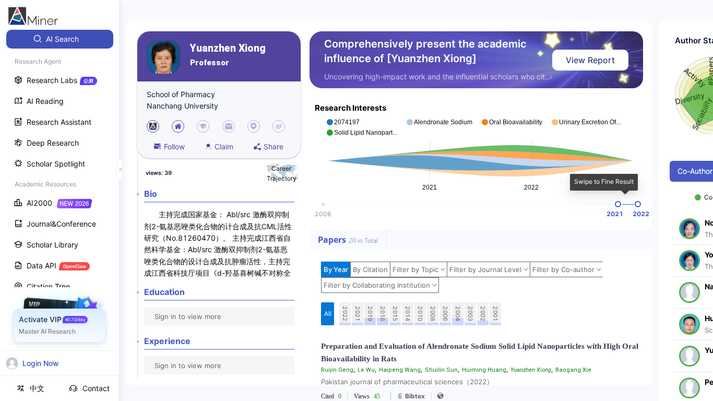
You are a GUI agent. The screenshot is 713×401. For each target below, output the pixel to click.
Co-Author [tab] (695, 171)
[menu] (59, 194)
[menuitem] (59, 39)
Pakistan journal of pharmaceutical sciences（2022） (407, 382)
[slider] (618, 204)
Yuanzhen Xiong (228, 48)
